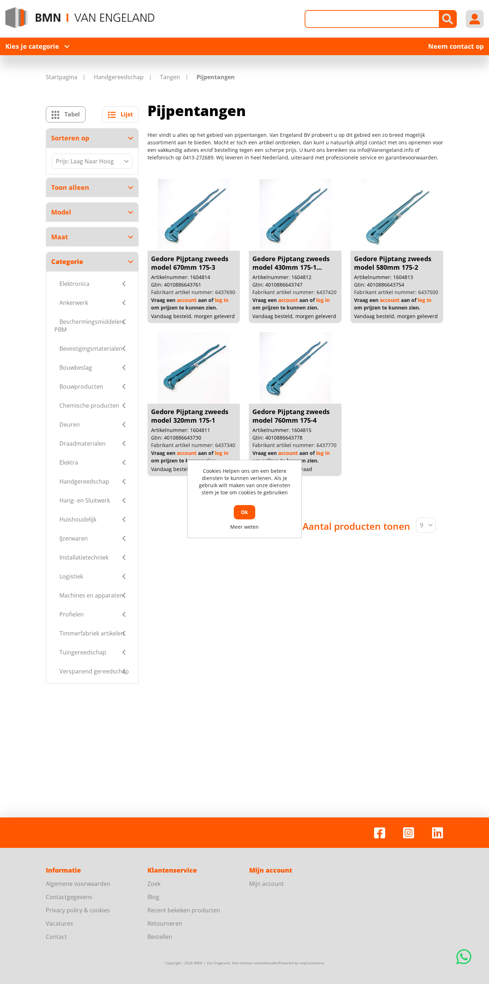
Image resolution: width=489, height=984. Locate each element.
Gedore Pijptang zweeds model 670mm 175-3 (189, 263)
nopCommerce (312, 962)
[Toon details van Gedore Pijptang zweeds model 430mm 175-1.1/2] (295, 215)
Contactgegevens (69, 897)
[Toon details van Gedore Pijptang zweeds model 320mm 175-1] (193, 368)
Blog (153, 897)
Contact (56, 937)
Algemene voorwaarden (78, 884)
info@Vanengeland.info (385, 150)
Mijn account (266, 884)
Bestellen (159, 937)
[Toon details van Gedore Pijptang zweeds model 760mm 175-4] (295, 368)
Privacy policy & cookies (78, 910)
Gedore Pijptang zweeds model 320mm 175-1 (189, 415)
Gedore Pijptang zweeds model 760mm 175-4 (291, 415)
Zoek (153, 884)
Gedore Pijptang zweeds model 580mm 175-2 (392, 263)
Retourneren (164, 923)
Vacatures (59, 923)
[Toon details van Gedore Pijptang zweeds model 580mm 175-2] (397, 215)
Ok (244, 512)
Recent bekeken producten (183, 910)
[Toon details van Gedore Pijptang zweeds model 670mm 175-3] (193, 215)
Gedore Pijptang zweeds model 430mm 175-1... (291, 263)
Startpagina (61, 77)
